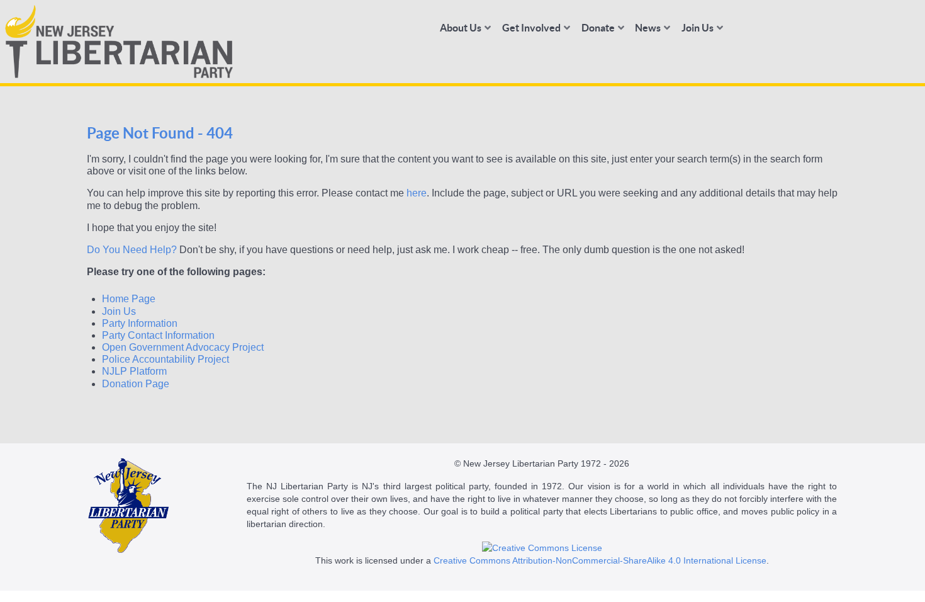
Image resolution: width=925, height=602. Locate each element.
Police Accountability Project (165, 359)
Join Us (119, 311)
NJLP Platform (134, 371)
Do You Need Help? (132, 249)
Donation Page (135, 383)
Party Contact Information (158, 335)
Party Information (139, 323)
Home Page (128, 298)
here (416, 193)
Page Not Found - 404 (160, 133)
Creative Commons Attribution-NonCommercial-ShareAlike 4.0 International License (600, 560)
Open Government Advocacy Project (183, 347)
